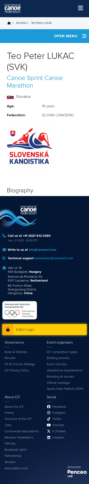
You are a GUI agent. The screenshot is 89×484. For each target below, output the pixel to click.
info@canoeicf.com (42, 249)
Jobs (8, 425)
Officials (10, 443)
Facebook (59, 406)
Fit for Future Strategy (20, 364)
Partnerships (13, 456)
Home (10, 23)
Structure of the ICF (18, 419)
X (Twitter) (59, 431)
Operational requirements (64, 370)
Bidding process (58, 358)
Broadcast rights (16, 449)
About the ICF (14, 406)
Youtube (58, 425)
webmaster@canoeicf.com (54, 258)
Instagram (58, 412)
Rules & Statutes (16, 352)
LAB (70, 476)
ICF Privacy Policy (17, 370)
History (9, 412)
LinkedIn (58, 437)
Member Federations (19, 437)
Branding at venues (60, 376)
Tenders (10, 462)
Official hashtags (58, 382)
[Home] (13, 8)
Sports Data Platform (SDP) (65, 388)
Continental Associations (22, 431)
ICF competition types (62, 352)
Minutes (10, 358)
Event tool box (57, 364)
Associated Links (16, 468)
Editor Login (25, 329)
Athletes (21, 23)
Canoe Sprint (25, 78)
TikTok (56, 419)
